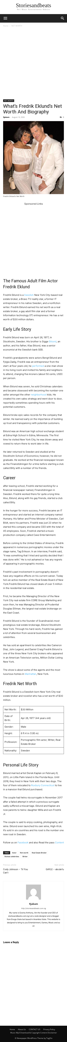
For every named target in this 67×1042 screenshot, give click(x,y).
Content (59, 842)
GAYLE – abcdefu (55, 869)
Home (5, 25)
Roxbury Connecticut (42, 785)
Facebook (23, 842)
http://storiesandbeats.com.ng (33, 908)
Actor (14, 852)
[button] (5, 18)
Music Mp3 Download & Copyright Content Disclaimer (33, 1032)
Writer (25, 856)
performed (38, 365)
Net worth (24, 852)
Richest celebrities (12, 856)
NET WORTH (16, 25)
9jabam (6, 117)
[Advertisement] (33, 64)
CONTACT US (34, 1029)
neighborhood (38, 394)
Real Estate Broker (39, 852)
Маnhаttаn (30, 673)
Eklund (52, 341)
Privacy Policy (49, 1029)
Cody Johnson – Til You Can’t (15, 871)
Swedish (29, 294)
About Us (22, 1029)
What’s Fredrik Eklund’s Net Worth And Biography (32, 109)
